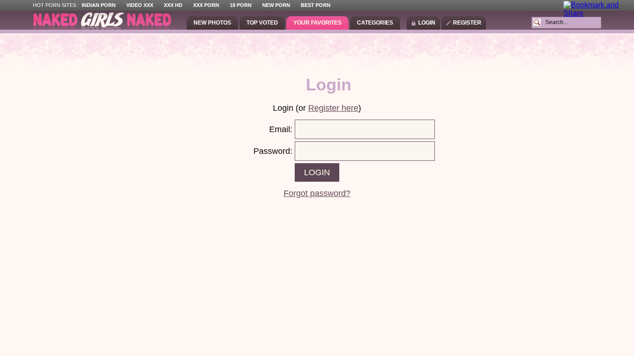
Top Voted (262, 22)
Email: (280, 129)
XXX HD (173, 5)
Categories (375, 22)
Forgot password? (317, 193)
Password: (272, 151)
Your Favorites (317, 22)
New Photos (212, 22)
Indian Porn (99, 5)
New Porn (276, 5)
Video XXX (139, 5)
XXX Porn (206, 5)
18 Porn (241, 5)
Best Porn (315, 5)
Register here (333, 108)
